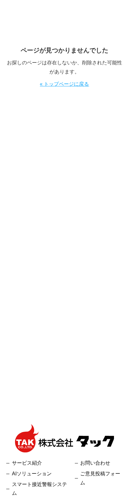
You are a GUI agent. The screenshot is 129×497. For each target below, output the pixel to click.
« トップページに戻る (64, 84)
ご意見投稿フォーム (100, 478)
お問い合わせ (95, 463)
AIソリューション (32, 473)
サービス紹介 (27, 463)
